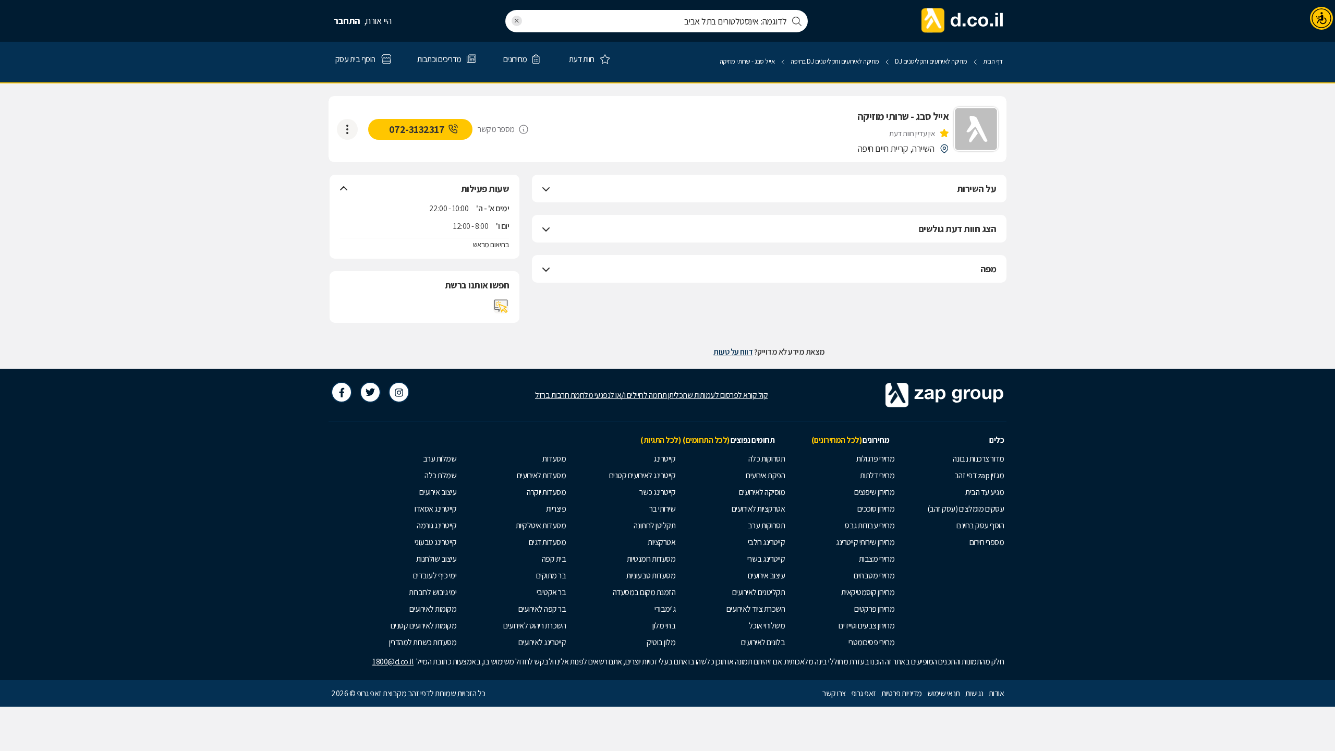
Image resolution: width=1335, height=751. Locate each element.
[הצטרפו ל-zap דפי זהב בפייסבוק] (341, 392)
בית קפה (554, 558)
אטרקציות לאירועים (758, 508)
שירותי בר (662, 508)
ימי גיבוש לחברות (432, 592)
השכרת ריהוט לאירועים (534, 625)
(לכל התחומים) (706, 439)
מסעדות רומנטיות (651, 558)
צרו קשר (834, 693)
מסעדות (554, 458)
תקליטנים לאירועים (758, 592)
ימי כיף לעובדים (435, 575)
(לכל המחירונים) (836, 439)
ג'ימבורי (664, 608)
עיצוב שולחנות (436, 558)
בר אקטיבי (551, 592)
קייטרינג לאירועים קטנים (642, 475)
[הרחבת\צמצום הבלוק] (546, 188)
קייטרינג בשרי (766, 558)
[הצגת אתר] (501, 306)
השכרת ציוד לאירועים (755, 608)
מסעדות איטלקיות (541, 525)
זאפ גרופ (863, 693)
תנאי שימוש (943, 693)
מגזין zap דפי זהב (979, 475)
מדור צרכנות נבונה (978, 458)
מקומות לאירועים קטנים (424, 625)
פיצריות (556, 508)
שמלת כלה (440, 475)
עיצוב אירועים (766, 575)
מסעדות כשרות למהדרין (422, 642)
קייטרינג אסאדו (435, 508)
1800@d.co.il (393, 661)
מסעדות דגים (547, 542)
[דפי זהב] (962, 21)
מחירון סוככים (876, 508)
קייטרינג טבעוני (436, 542)
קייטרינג (664, 458)
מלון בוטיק (661, 642)
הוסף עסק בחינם (980, 525)
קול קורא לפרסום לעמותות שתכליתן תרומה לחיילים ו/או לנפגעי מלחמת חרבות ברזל (651, 395)
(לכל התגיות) (660, 439)
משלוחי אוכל (767, 625)
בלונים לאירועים (763, 642)
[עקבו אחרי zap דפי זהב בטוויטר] (370, 392)
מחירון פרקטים (874, 608)
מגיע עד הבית (984, 492)
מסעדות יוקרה (546, 492)
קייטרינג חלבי (766, 542)
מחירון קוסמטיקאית (868, 592)
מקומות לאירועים (433, 608)
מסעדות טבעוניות (651, 575)
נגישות (974, 693)
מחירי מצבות (877, 558)
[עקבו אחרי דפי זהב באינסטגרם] (399, 392)
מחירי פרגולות (875, 458)
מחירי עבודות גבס (869, 525)
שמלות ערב (440, 458)
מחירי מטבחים (874, 575)
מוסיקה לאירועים (762, 492)
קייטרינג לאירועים (542, 642)
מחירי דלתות (877, 475)
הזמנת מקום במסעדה (644, 592)
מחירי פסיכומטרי (871, 642)
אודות (996, 693)
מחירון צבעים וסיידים (866, 625)
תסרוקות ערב (766, 525)
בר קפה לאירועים (542, 608)
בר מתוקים (551, 575)
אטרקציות (661, 542)
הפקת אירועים (765, 475)
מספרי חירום (986, 542)
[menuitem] (952, 459)
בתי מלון (663, 625)
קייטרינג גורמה (436, 525)
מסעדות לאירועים (541, 475)
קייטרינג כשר (657, 492)
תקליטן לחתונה (655, 525)
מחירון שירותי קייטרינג (865, 542)
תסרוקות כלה (766, 458)
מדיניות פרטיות (901, 693)
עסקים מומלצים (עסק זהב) (965, 508)
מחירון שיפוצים (874, 492)
